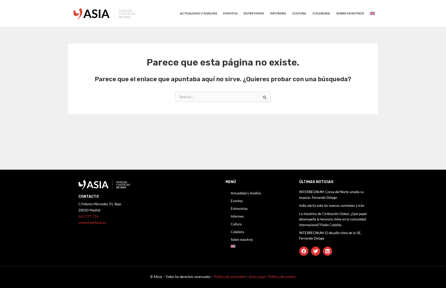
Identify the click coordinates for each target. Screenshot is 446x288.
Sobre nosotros (350, 13)
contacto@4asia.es (92, 222)
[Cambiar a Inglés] (372, 13)
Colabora (321, 13)
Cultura (299, 13)
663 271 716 (88, 216)
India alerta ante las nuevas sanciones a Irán (331, 205)
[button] (303, 251)
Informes (278, 13)
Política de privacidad (229, 277)
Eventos (230, 13)
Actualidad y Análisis (198, 13)
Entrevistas (254, 13)
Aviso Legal (257, 277)
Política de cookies (282, 277)
